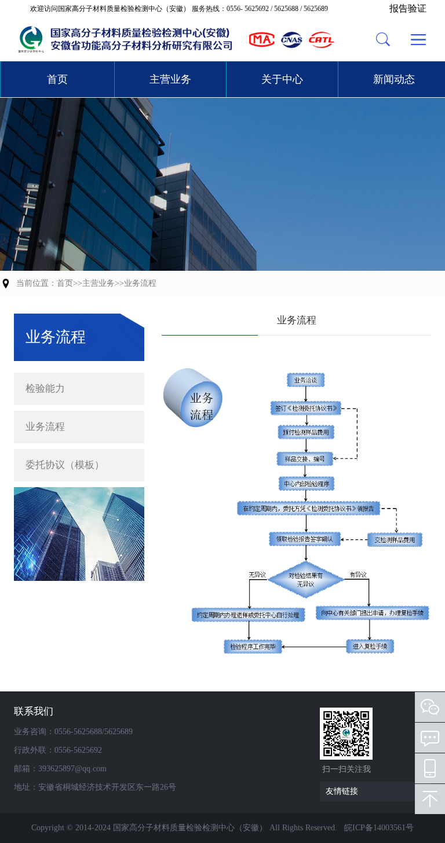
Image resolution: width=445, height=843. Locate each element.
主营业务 (170, 79)
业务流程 (140, 283)
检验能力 (45, 388)
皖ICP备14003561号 (379, 827)
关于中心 (282, 79)
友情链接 (342, 791)
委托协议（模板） (64, 464)
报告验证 (407, 8)
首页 (57, 79)
